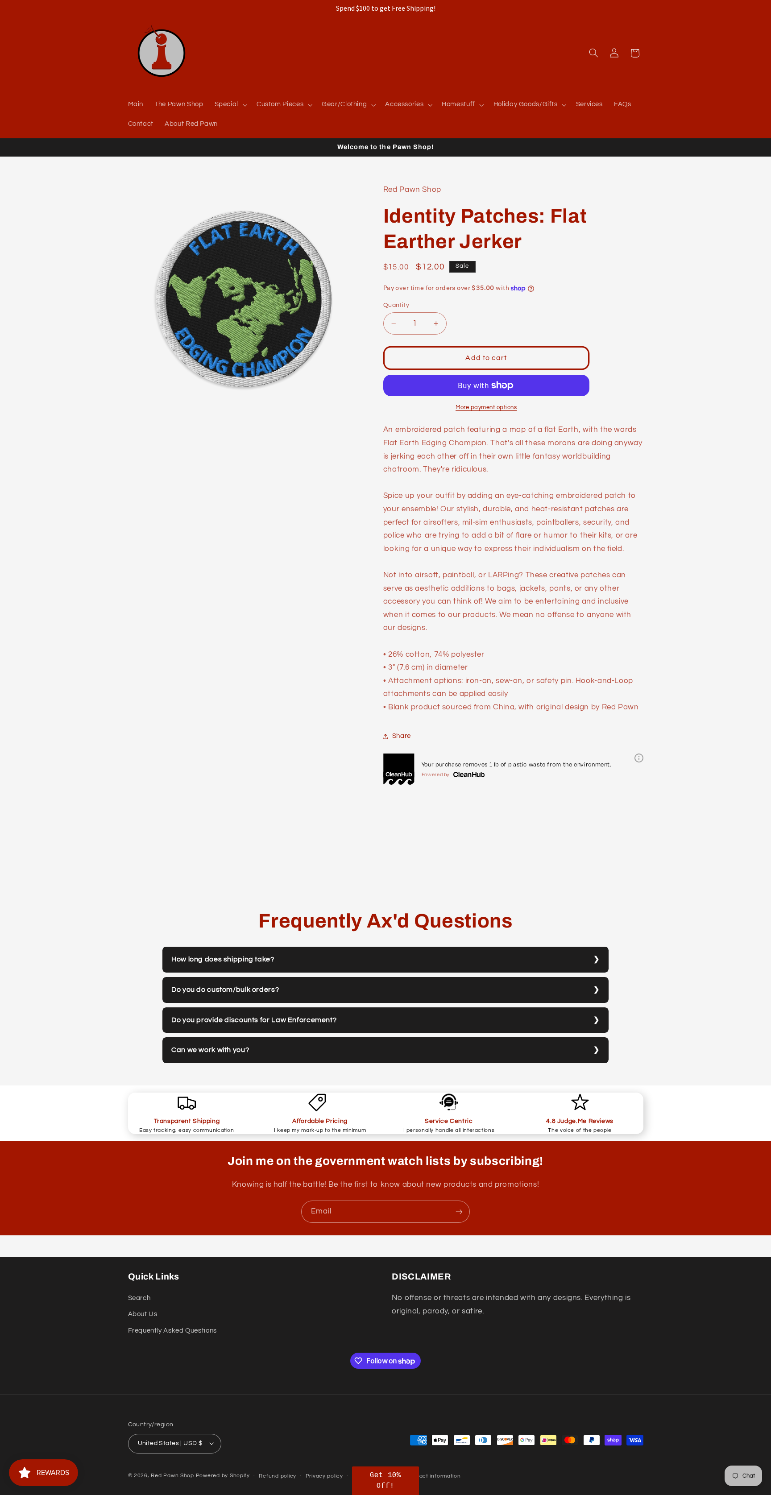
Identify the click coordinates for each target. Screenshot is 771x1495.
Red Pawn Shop (172, 1475)
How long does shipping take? (222, 959)
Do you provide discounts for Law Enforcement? (253, 1019)
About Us (143, 1314)
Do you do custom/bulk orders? (225, 989)
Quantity (396, 305)
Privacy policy (324, 1476)
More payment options (486, 407)
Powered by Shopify (223, 1475)
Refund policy (277, 1476)
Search (139, 1298)
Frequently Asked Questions (172, 1330)
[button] (230, 105)
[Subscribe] (459, 1211)
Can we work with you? (210, 1049)
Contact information (433, 1476)
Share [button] (401, 736)
